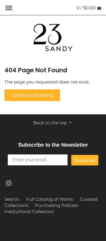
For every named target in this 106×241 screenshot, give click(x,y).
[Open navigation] (8, 8)
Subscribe (84, 160)
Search (11, 199)
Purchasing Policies (56, 205)
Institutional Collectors (29, 211)
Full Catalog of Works (49, 199)
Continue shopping (32, 95)
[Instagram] (8, 183)
